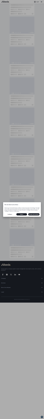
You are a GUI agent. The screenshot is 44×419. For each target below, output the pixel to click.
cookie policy (16, 211)
